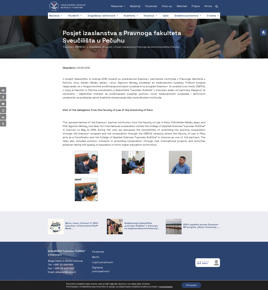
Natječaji (135, 6)
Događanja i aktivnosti (101, 15)
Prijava (196, 6)
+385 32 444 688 (63, 264)
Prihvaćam (191, 285)
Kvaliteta (129, 15)
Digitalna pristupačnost (100, 269)
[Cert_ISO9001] (207, 263)
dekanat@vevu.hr (65, 272)
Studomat (151, 6)
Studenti (73, 15)
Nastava (54, 15)
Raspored (117, 6)
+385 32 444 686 (63, 268)
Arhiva (208, 6)
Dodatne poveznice (186, 15)
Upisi (166, 15)
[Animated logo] (69, 6)
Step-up (167, 6)
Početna (67, 47)
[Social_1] (3, 90)
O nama (211, 15)
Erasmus (149, 15)
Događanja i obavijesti (100, 47)
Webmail (182, 6)
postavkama (165, 286)
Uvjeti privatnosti (102, 262)
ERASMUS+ (80, 47)
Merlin (95, 257)
